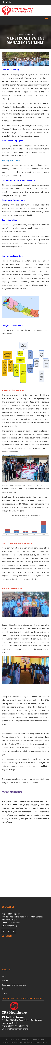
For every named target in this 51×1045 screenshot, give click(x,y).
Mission (5, 981)
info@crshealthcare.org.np (17, 1029)
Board (4, 993)
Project (30, 34)
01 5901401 (12, 1026)
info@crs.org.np (13, 926)
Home (20, 34)
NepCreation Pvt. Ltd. (39, 1042)
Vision (4, 976)
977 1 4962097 (14, 923)
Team (4, 989)
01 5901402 (23, 1026)
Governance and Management (14, 985)
